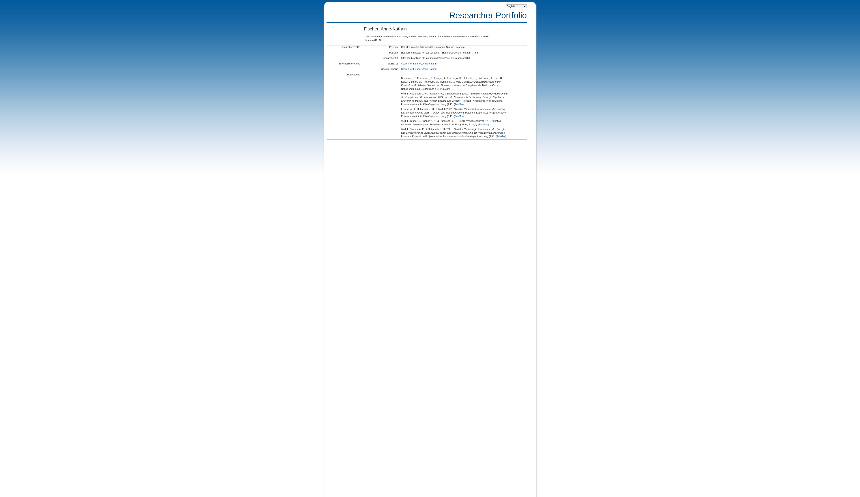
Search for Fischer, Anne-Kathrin (418, 63)
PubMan (444, 89)
